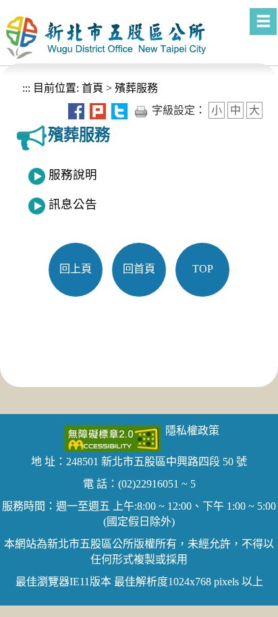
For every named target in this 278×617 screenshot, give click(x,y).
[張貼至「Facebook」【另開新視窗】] (76, 110)
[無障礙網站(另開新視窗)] (112, 437)
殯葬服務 (136, 88)
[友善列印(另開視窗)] (141, 110)
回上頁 (75, 268)
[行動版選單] (263, 21)
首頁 (91, 88)
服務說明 (73, 174)
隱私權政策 (192, 430)
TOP (202, 268)
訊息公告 (73, 204)
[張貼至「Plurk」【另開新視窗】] (98, 110)
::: (26, 88)
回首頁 (139, 268)
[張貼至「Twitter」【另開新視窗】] (119, 110)
